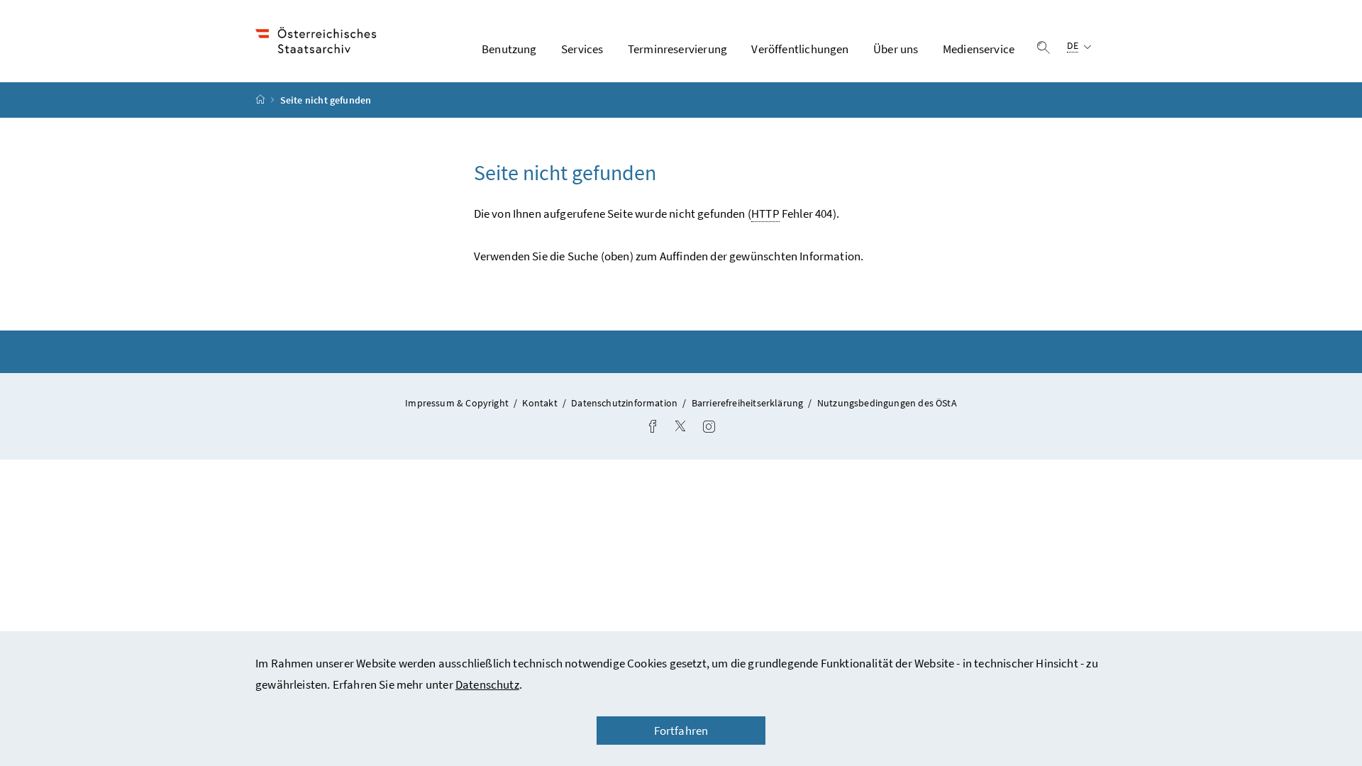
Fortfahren (681, 730)
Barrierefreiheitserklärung (749, 402)
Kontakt (540, 402)
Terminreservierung (677, 49)
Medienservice (978, 49)
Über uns (895, 49)
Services (582, 49)
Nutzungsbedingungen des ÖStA (887, 402)
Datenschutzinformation (625, 402)
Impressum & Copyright (458, 402)
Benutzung (509, 49)
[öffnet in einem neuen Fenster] (653, 427)
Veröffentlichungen (799, 49)
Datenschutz (487, 684)
